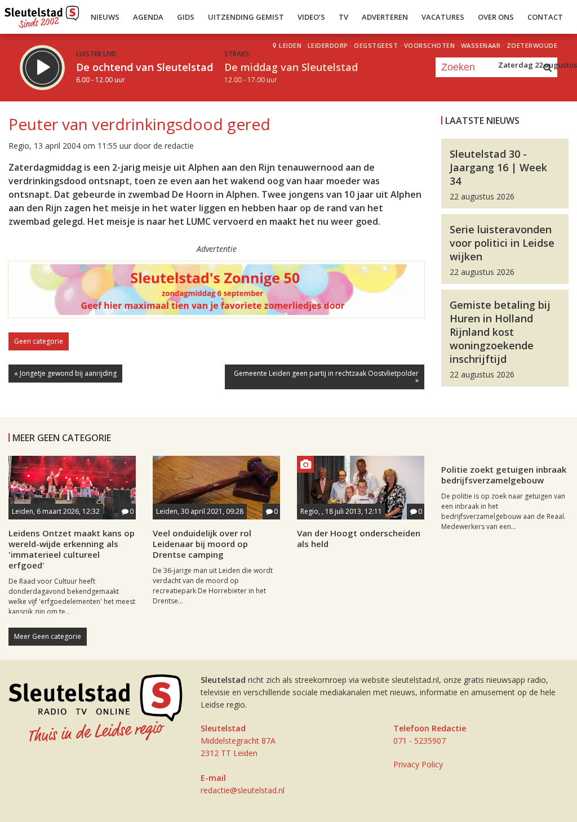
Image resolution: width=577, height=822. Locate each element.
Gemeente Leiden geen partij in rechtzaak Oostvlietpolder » (326, 376)
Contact (545, 17)
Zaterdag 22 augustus (537, 65)
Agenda (148, 17)
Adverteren (385, 17)
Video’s (311, 17)
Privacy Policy (418, 764)
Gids (185, 17)
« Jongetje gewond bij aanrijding (65, 373)
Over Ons (496, 17)
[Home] (42, 14)
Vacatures (442, 17)
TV (343, 17)
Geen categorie (38, 341)
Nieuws (105, 17)
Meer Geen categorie (47, 636)
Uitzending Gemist (246, 17)
